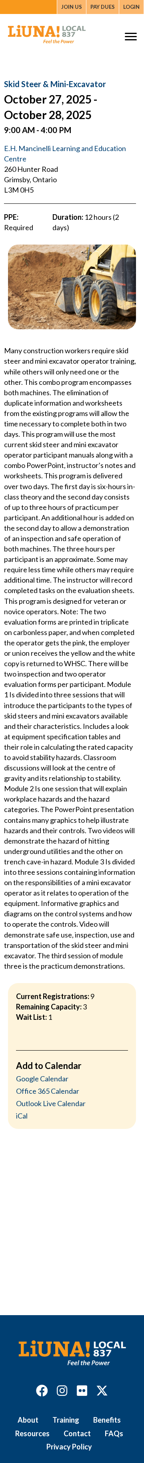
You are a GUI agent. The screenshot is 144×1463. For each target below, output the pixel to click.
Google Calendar (42, 1078)
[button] (42, 1391)
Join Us (71, 7)
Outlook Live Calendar (51, 1103)
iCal (22, 1115)
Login (131, 7)
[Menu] (131, 37)
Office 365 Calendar (47, 1091)
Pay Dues (102, 7)
